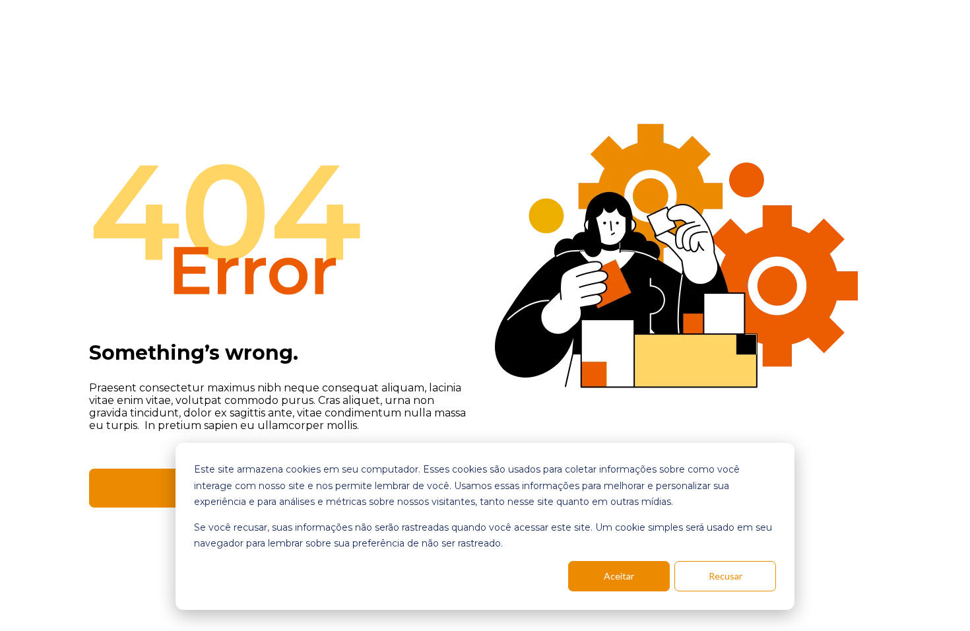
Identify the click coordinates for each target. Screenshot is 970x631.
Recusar (725, 575)
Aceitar (619, 575)
